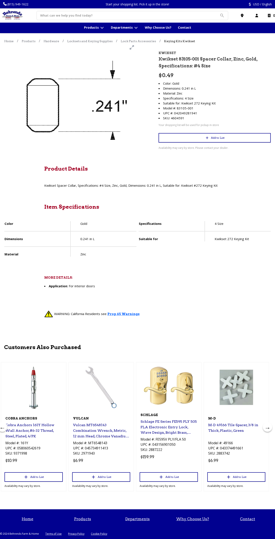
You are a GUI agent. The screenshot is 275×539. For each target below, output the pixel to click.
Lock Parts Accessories (138, 41)
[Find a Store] (243, 15)
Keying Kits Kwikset (179, 41)
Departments (137, 519)
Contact (247, 519)
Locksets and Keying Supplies (90, 41)
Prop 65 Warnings (123, 314)
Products (28, 41)
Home (9, 41)
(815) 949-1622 (17, 4)
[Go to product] (33, 387)
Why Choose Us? (192, 519)
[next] (267, 427)
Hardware (51, 41)
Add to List (218, 137)
